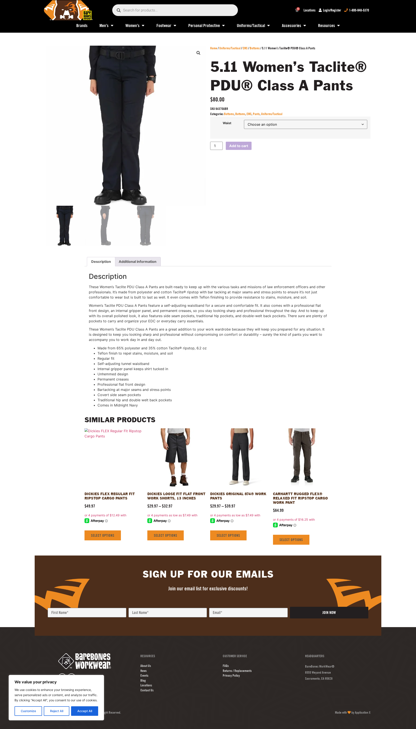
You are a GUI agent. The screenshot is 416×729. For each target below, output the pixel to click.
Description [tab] (101, 261)
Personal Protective (204, 25)
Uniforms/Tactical (251, 25)
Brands (82, 25)
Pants (256, 114)
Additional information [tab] (137, 261)
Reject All (56, 711)
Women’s (132, 25)
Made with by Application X (352, 712)
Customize (28, 711)
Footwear (163, 25)
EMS (245, 48)
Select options (102, 535)
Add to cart (238, 146)
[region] (56, 697)
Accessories (291, 25)
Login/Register (332, 10)
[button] (198, 53)
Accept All (84, 711)
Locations (309, 10)
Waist (227, 123)
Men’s (104, 25)
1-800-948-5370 (359, 10)
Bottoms (255, 48)
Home (213, 48)
